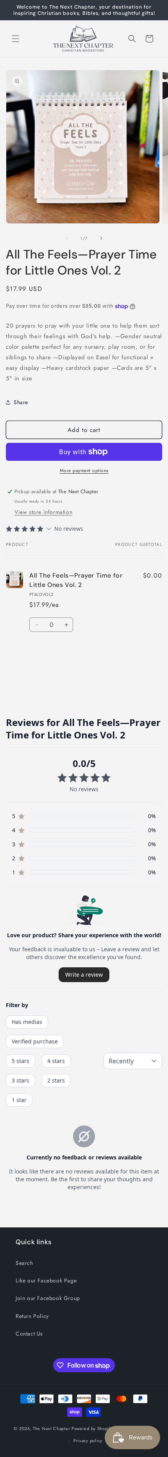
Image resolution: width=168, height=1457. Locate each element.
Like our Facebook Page (46, 1280)
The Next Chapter (51, 1428)
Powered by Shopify (92, 1428)
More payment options (84, 470)
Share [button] (21, 402)
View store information (43, 512)
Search (24, 1263)
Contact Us (29, 1334)
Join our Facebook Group (48, 1298)
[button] (15, 38)
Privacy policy (87, 1440)
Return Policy (32, 1316)
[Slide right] (101, 238)
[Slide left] (66, 238)
